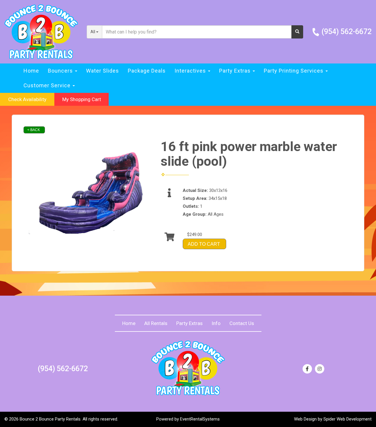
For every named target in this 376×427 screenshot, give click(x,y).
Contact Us (241, 323)
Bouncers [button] (61, 71)
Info (216, 323)
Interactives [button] (190, 71)
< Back (33, 130)
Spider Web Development (347, 419)
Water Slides (102, 71)
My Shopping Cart (81, 99)
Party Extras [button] (235, 71)
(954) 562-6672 (346, 31)
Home (31, 71)
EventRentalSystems (200, 419)
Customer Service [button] (48, 85)
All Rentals (155, 323)
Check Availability (27, 99)
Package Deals (147, 71)
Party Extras (189, 323)
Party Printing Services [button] (294, 71)
